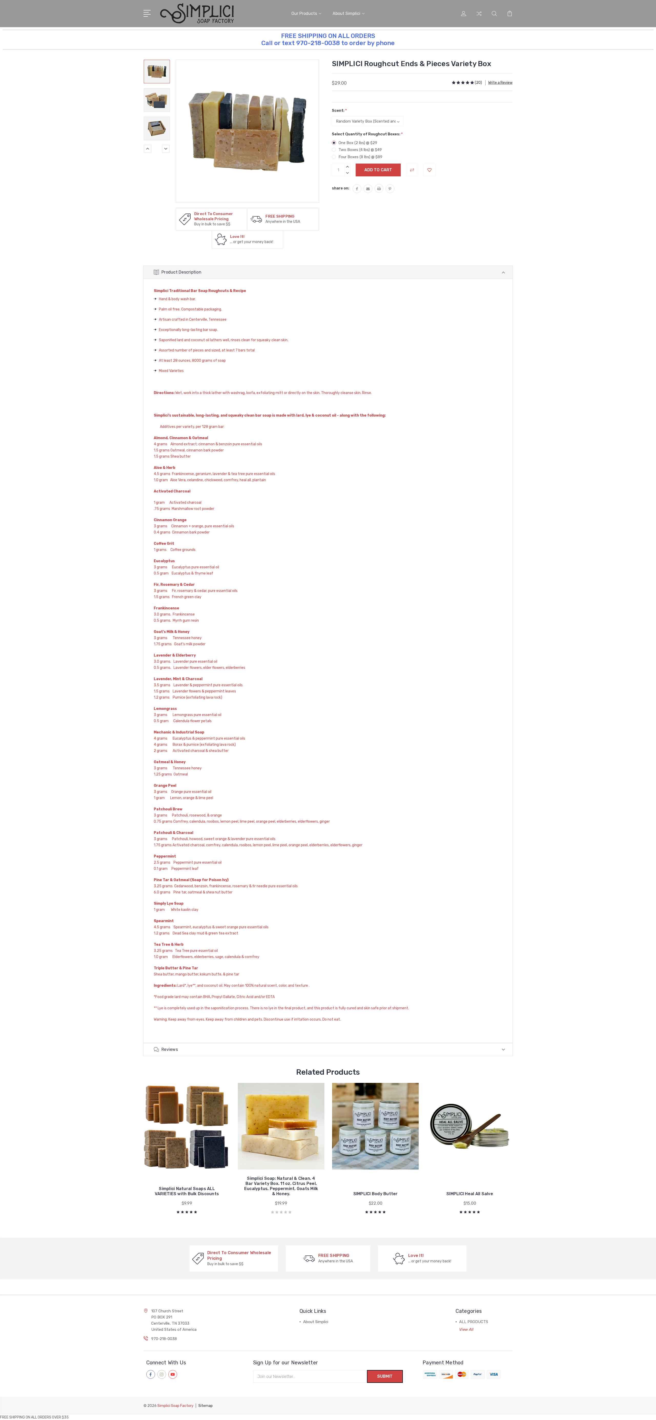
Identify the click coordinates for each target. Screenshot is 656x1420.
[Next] (166, 149)
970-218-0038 (164, 1338)
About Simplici (346, 13)
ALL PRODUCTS (473, 1322)
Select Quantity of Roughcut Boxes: (367, 134)
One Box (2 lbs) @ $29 (358, 142)
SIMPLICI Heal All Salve (469, 1193)
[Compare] (479, 17)
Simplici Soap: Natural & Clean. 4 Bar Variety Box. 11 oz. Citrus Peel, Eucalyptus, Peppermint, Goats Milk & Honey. (281, 1186)
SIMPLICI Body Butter (375, 1193)
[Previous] (147, 149)
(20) (478, 82)
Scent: (339, 110)
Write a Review (500, 82)
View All (466, 1329)
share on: (340, 188)
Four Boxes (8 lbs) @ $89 (360, 157)
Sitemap (205, 1406)
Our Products (304, 13)
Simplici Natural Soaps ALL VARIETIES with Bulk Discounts (187, 1191)
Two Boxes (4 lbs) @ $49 (360, 149)
